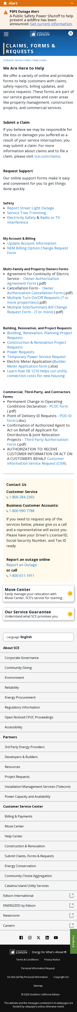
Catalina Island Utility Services (27, 886)
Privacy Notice (52, 959)
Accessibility (13, 727)
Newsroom (11, 915)
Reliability (12, 687)
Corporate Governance (22, 658)
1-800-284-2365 (22, 497)
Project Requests (17, 777)
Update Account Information (31, 243)
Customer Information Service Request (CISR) (36, 461)
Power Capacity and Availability (27, 796)
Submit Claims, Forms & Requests (29, 856)
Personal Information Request (38, 968)
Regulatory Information (22, 707)
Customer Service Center (17, 60)
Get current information (51, 23)
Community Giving (18, 667)
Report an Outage (21, 564)
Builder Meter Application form (36, 364)
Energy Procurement (20, 697)
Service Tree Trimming (26, 212)
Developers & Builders (21, 757)
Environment (14, 677)
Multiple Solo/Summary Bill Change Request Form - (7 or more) (37, 309)
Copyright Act (61, 977)
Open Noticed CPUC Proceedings (29, 717)
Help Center (40, 60)
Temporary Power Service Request (36, 356)
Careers (9, 925)
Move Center (14, 826)
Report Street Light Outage (30, 208)
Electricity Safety (21, 217)
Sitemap (38, 985)
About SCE (11, 648)
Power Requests (20, 351)
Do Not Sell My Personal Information (27, 977)
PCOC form (58, 406)
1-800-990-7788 (21, 510)
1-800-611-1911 (22, 575)
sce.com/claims (47, 156)
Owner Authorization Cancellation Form (35, 290)
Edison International (18, 895)
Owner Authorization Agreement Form (33, 281)
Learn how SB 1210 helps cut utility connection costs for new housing (37, 373)
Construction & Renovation (25, 846)
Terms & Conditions (27, 959)
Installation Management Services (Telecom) (37, 786)
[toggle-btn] (46, 3)
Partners (10, 737)
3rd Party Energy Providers (25, 747)
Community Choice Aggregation (28, 876)
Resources (12, 767)
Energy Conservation (20, 866)
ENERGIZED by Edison (19, 905)
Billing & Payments (18, 816)
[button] (6, 33)
